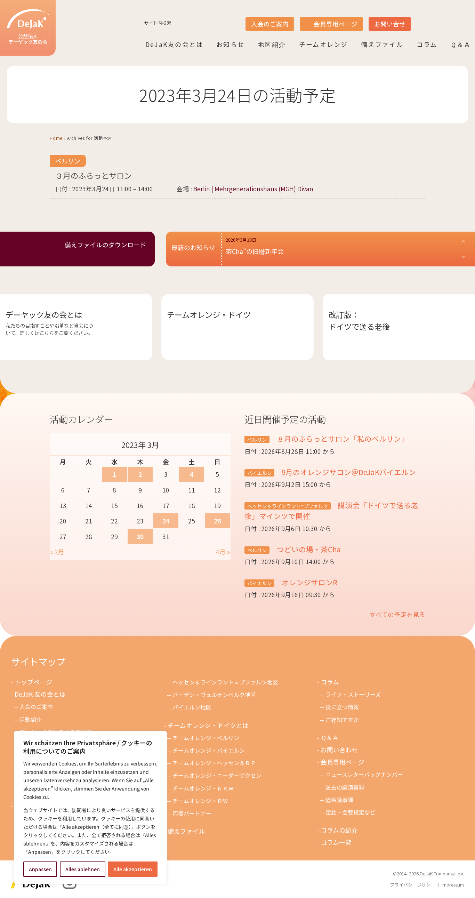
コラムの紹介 (339, 830)
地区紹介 (272, 44)
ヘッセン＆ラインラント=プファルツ (287, 506)
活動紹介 (30, 719)
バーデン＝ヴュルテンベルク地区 (214, 695)
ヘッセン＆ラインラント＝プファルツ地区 (225, 682)
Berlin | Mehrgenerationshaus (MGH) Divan (253, 188)
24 (165, 520)
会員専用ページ (335, 23)
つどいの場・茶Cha (308, 549)
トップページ (33, 681)
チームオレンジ (323, 44)
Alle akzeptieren (132, 869)
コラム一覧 (336, 842)
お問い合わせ (339, 749)
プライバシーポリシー (412, 884)
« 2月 (57, 551)
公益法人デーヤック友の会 (27, 38)
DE (446, 17)
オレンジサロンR (308, 582)
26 (217, 520)
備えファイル (382, 44)
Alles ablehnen (82, 869)
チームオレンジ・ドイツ (209, 314)
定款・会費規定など (350, 812)
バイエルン (259, 472)
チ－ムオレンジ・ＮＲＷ (203, 788)
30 (140, 536)
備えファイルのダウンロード (105, 244)
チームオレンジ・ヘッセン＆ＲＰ (214, 763)
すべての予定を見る (397, 614)
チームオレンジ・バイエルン (208, 750)
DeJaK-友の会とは (40, 694)
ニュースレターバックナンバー (364, 774)
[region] (90, 807)
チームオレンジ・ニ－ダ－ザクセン (216, 775)
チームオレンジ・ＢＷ (200, 801)
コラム (427, 44)
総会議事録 (339, 800)
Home (56, 138)
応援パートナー (191, 813)
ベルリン (67, 161)
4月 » (223, 551)
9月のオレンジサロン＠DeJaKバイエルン (348, 472)
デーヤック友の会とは (44, 314)
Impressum (453, 884)
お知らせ (230, 44)
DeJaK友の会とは (174, 44)
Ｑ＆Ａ (460, 44)
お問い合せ (389, 23)
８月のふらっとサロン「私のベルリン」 (341, 438)
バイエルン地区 (191, 707)
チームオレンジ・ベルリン (205, 738)
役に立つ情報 (342, 707)
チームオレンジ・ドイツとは (208, 725)
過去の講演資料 (344, 787)
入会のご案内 (270, 23)
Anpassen (40, 869)
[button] (345, 249)
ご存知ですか (342, 720)
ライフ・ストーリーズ (353, 694)
